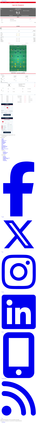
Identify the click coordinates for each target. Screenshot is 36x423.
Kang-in (2, 41)
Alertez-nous (4, 153)
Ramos (1, 39)
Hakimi (1, 35)
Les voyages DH (3, 145)
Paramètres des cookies (5, 158)
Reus (34, 38)
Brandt (34, 31)
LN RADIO (3, 143)
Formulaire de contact (5, 152)
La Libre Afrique (3, 141)
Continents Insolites (4, 142)
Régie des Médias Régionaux (5, 148)
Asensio (2, 38)
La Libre (3, 138)
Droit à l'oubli (4, 157)
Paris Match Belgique (4, 140)
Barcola (2, 40)
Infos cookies (4, 156)
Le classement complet (7, 132)
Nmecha (34, 41)
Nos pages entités (5, 160)
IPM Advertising (3, 147)
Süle (34, 40)
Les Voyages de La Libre (4, 146)
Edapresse (3, 149)
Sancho (34, 39)
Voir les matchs (7, 114)
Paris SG (11, 15)
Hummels (34, 30)
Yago (2, 144)
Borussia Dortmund (25, 15)
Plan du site (4, 159)
